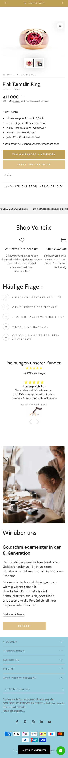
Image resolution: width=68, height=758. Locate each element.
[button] (31, 421)
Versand (16, 101)
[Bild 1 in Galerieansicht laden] (30, 63)
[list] (34, 255)
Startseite (9, 75)
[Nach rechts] (62, 3)
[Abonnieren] (63, 689)
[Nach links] (6, 3)
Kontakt (24, 626)
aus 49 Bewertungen (34, 373)
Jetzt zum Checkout (34, 164)
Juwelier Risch (11, 89)
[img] (34, 368)
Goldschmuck (25, 75)
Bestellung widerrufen (34, 749)
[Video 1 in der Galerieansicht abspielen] (39, 63)
